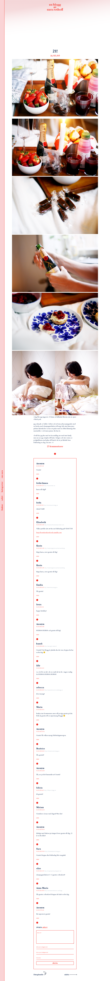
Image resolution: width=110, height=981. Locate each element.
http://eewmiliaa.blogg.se (50, 587)
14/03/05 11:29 (40, 485)
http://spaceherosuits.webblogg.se (53, 690)
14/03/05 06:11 (40, 790)
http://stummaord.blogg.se (51, 505)
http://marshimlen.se (49, 485)
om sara (2, 474)
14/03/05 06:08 (40, 770)
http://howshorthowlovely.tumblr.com (54, 524)
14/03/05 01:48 (40, 626)
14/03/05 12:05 (40, 524)
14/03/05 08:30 (40, 829)
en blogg (55, 7)
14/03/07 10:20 (40, 910)
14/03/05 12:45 (40, 548)
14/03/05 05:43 (40, 751)
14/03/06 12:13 (40, 871)
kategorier (2, 487)
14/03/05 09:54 (40, 851)
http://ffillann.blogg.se (50, 790)
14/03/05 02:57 (40, 690)
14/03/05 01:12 (40, 607)
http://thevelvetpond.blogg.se (52, 851)
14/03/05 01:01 (40, 587)
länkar (2, 507)
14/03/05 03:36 (40, 731)
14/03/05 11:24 (40, 466)
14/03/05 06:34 (40, 810)
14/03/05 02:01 (40, 668)
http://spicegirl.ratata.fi (50, 646)
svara (37, 474)
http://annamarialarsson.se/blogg (53, 890)
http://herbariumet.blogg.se (52, 751)
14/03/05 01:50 (40, 646)
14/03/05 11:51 (40, 505)
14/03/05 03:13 (40, 709)
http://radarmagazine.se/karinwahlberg (54, 548)
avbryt (44, 927)
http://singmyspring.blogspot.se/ (52, 871)
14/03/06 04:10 (40, 890)
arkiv (2, 498)
